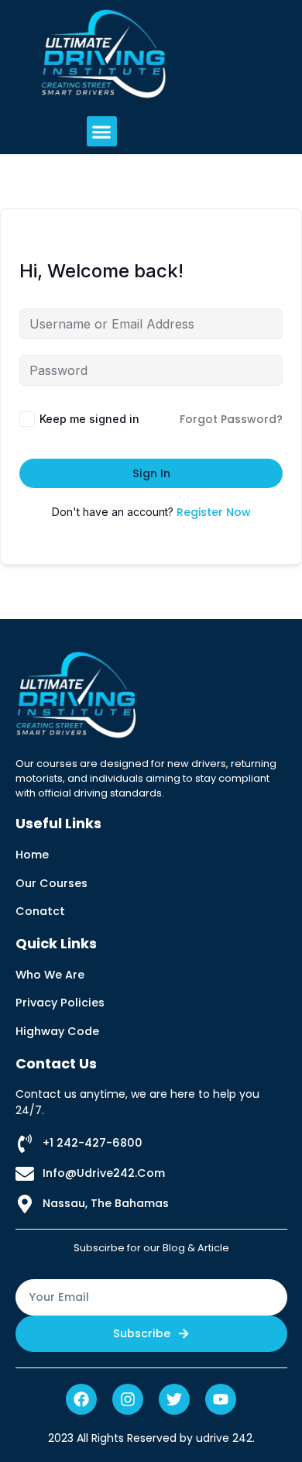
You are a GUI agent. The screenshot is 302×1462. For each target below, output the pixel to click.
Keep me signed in (89, 418)
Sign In (151, 473)
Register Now (214, 512)
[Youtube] (220, 1399)
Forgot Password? (231, 419)
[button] (102, 131)
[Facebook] (81, 1399)
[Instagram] (127, 1399)
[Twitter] (174, 1399)
